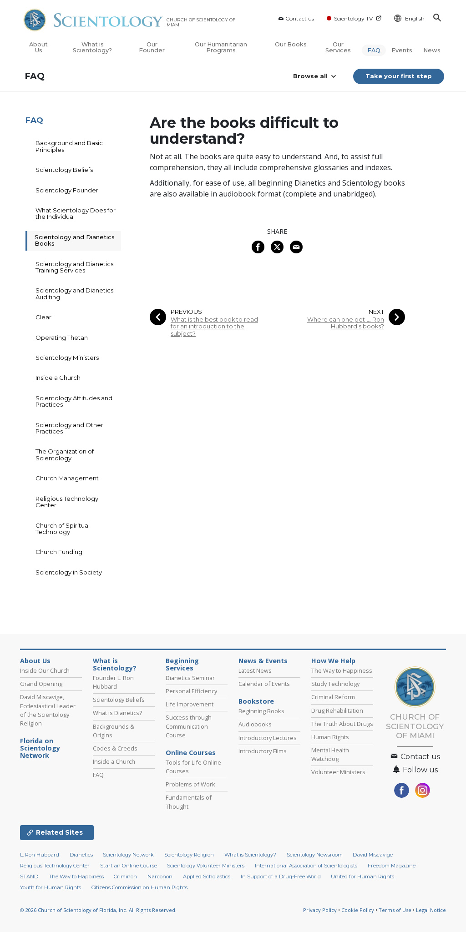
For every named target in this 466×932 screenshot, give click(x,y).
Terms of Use (395, 910)
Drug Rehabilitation (337, 710)
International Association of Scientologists (306, 865)
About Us (38, 47)
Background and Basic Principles (69, 146)
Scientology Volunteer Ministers (205, 865)
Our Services (338, 47)
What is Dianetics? (117, 713)
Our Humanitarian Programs (221, 47)
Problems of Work (190, 784)
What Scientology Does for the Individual (75, 213)
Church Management (67, 478)
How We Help (333, 661)
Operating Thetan (61, 337)
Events (401, 50)
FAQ (373, 50)
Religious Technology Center (66, 502)
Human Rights (330, 737)
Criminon (125, 876)
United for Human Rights (362, 876)
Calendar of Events (264, 684)
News (432, 50)
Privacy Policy (320, 910)
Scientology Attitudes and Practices (73, 401)
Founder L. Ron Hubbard (113, 682)
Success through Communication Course (189, 726)
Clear (43, 317)
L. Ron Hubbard (39, 854)
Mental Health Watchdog (330, 754)
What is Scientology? (92, 47)
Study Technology (335, 684)
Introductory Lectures (267, 738)
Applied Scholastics (206, 876)
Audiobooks (255, 724)
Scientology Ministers (67, 357)
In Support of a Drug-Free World (281, 876)
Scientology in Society (68, 572)
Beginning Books (261, 711)
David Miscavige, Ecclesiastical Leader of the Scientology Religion (48, 710)
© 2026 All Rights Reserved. (98, 910)
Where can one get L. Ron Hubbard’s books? (345, 323)
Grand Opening (41, 684)
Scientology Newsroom (315, 854)
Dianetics (81, 854)
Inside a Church (58, 377)
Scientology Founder (66, 190)
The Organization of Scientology (64, 454)
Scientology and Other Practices (69, 428)
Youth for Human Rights (50, 887)
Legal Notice (431, 910)
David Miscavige (373, 854)
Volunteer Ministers (338, 772)
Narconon (159, 876)
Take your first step (398, 76)
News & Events (263, 661)
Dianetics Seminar (190, 678)
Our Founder (152, 47)
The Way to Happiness (341, 670)
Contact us (299, 18)
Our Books (291, 44)
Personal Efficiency (191, 691)
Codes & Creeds (115, 748)
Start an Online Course (128, 865)
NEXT (376, 312)
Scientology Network (128, 854)
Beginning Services (182, 664)
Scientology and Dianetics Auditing (74, 293)
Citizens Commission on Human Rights (139, 887)
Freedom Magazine (391, 865)
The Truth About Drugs (342, 724)
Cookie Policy (357, 910)
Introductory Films (262, 751)
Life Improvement (189, 704)
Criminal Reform (333, 697)
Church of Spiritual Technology (62, 528)
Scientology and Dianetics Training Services (74, 267)
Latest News (255, 670)
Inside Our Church (45, 670)
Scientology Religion (189, 854)
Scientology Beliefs (64, 169)
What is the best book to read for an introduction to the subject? (214, 326)
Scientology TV (353, 18)
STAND (29, 876)
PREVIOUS (186, 312)
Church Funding (58, 551)
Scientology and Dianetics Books (75, 240)
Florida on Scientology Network (40, 748)
